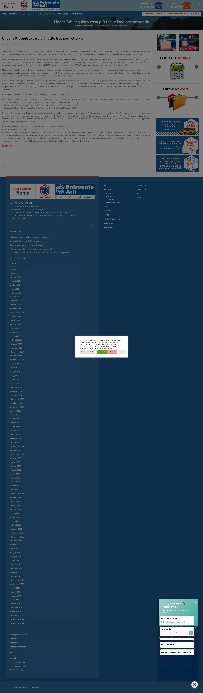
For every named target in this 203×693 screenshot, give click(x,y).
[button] (178, 640)
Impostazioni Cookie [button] (87, 352)
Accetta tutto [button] (102, 352)
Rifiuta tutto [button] (112, 352)
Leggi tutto (122, 352)
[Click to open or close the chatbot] (194, 684)
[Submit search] (191, 633)
